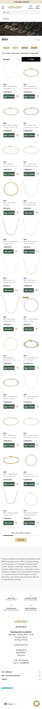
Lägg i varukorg (9, 96)
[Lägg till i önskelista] (17, 96)
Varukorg (37, 7)
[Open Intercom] (36, 703)
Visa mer (21, 540)
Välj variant (29, 213)
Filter (32, 59)
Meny (3, 8)
